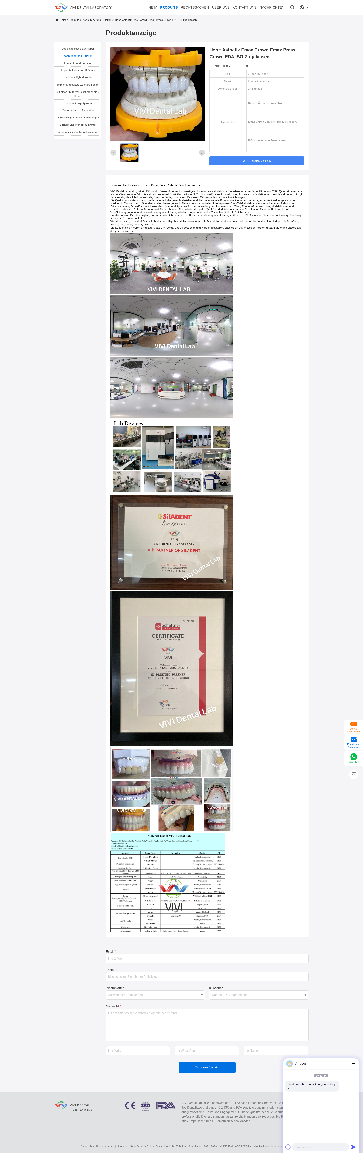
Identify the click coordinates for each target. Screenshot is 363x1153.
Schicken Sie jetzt (207, 1067)
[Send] (354, 1147)
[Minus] (353, 1063)
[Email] (353, 740)
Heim (63, 19)
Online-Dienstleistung (353, 730)
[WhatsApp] (353, 757)
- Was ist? (354, 762)
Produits (74, 19)
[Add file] (288, 1147)
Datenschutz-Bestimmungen (97, 1146)
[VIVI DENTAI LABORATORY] (61, 7)
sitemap (122, 1146)
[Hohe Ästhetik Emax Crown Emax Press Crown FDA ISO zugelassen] (157, 94)
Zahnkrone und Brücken (97, 19)
